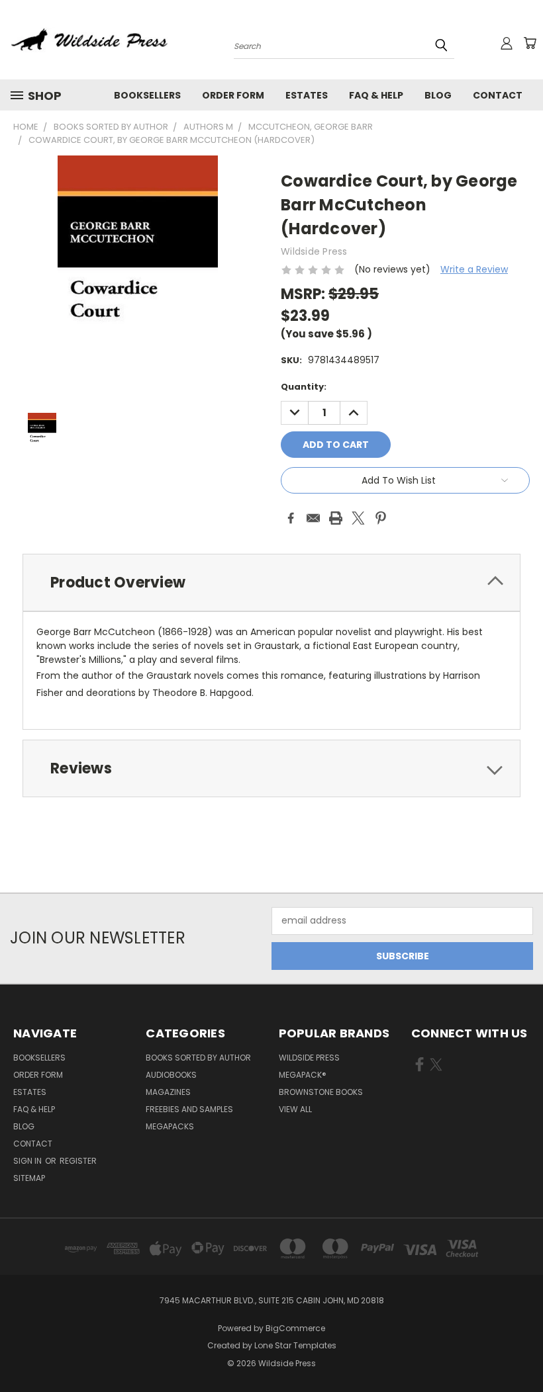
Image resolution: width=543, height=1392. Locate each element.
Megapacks (170, 1126)
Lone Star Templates (295, 1345)
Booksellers (147, 95)
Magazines (168, 1092)
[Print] (335, 518)
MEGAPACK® (302, 1074)
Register (78, 1160)
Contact (497, 95)
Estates (306, 95)
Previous (523, 1350)
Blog (438, 95)
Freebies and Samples (189, 1109)
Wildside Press (309, 1057)
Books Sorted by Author (198, 1057)
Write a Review (474, 269)
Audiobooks (171, 1074)
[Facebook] (290, 518)
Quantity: (303, 386)
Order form (233, 95)
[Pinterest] (380, 518)
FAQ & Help (376, 95)
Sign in (28, 1160)
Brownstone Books (321, 1092)
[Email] (313, 518)
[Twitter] (358, 518)
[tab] (271, 582)
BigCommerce (295, 1328)
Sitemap (29, 1178)
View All (295, 1109)
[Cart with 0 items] (529, 43)
